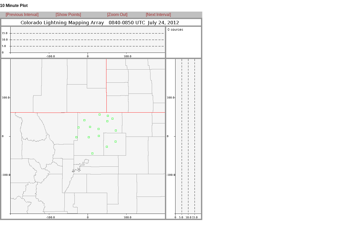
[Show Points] (68, 14)
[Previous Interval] (22, 14)
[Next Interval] (158, 14)
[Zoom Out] (117, 14)
